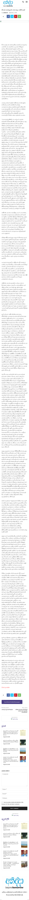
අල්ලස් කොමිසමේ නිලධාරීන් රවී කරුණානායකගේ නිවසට (10, 741)
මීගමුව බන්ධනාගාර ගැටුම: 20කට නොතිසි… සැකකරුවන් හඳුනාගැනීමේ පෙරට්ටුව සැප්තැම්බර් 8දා (11, 864)
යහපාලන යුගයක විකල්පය (7, 709)
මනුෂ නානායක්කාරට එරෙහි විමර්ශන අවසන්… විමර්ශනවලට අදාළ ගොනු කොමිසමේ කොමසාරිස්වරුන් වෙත (10, 760)
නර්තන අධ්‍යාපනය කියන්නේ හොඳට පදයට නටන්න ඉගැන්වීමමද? (21, 711)
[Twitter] (12, 16)
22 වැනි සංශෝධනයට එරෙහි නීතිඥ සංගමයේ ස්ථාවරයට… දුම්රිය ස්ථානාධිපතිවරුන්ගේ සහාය (10, 733)
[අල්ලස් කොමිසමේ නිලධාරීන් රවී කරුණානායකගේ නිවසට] (23, 742)
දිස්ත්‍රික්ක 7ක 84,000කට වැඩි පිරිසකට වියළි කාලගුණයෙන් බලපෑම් (10, 750)
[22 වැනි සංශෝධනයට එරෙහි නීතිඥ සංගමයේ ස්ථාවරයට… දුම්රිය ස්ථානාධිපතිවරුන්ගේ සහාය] (23, 733)
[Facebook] (8, 16)
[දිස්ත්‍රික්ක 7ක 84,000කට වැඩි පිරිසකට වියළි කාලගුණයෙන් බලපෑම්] (23, 751)
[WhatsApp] (19, 16)
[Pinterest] (15, 16)
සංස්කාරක (5, 12)
